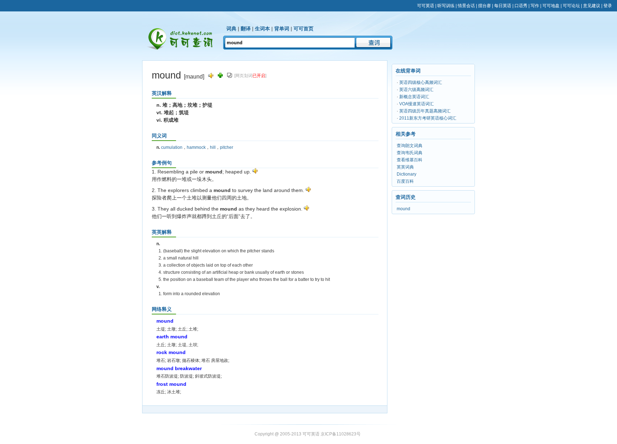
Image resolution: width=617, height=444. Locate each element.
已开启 (258, 75)
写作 (535, 5)
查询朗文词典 (409, 145)
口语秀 (521, 5)
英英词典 (405, 167)
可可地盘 (551, 5)
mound (403, 208)
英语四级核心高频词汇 (420, 82)
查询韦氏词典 (409, 152)
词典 (231, 28)
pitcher (226, 147)
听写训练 (446, 5)
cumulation (171, 147)
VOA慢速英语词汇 (416, 103)
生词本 (262, 28)
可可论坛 (571, 5)
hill (213, 147)
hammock (196, 147)
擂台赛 (484, 5)
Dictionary (406, 174)
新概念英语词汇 (414, 96)
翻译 (246, 28)
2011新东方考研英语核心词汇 (427, 118)
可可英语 (425, 5)
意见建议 (591, 5)
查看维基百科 (409, 159)
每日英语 (502, 5)
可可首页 (303, 28)
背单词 (281, 28)
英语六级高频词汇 (416, 89)
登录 (607, 5)
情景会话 (466, 5)
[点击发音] (255, 172)
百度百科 (405, 181)
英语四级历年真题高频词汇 (425, 111)
